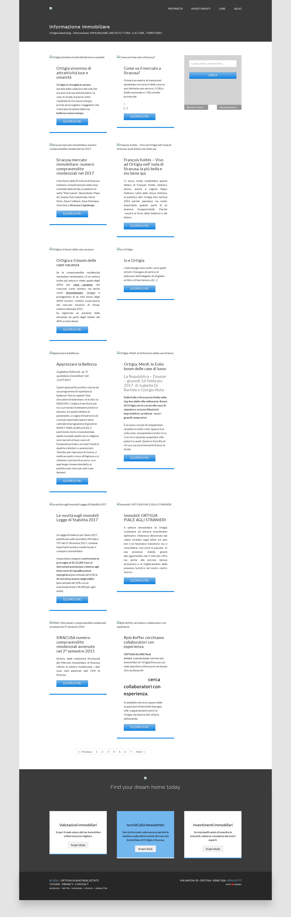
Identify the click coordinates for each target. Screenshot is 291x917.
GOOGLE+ (88, 888)
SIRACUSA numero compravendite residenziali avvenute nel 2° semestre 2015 (75, 644)
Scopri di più (72, 121)
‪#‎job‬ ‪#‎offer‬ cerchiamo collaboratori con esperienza (144, 642)
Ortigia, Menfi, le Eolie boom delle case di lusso (145, 366)
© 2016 (54, 880)
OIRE (222, 8)
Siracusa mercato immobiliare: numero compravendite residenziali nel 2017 (75, 166)
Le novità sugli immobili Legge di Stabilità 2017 (77, 517)
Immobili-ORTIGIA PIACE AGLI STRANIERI (145, 517)
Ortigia (91, 292)
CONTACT (82, 884)
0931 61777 (234, 880)
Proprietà (175, 8)
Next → (140, 751)
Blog (237, 8)
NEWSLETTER (101, 888)
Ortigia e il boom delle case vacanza (76, 262)
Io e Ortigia (134, 260)
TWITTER (65, 888)
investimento (74, 292)
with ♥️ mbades (233, 884)
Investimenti (201, 8)
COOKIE (55, 884)
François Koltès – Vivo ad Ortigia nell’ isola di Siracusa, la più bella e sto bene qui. (144, 166)
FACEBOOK (54, 888)
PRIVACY (67, 884)
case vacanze (83, 284)
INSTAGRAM (77, 888)
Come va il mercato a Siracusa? (142, 70)
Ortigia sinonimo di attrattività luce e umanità (73, 72)
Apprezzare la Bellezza (76, 364)
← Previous (85, 751)
